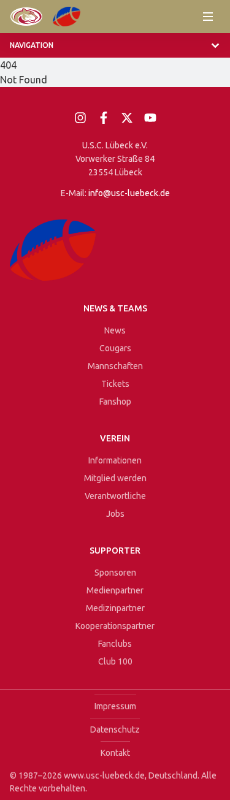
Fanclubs (115, 644)
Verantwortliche (115, 496)
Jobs (115, 514)
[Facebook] (104, 118)
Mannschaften (115, 366)
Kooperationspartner (115, 626)
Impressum (115, 706)
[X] (127, 118)
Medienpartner (115, 590)
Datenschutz (115, 729)
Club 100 (115, 661)
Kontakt (115, 753)
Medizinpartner (115, 608)
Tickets (115, 384)
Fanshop (115, 401)
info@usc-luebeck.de (129, 193)
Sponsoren (115, 572)
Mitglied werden (115, 478)
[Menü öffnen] (208, 16)
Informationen (115, 460)
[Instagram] (80, 118)
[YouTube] (150, 118)
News (115, 330)
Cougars (115, 348)
